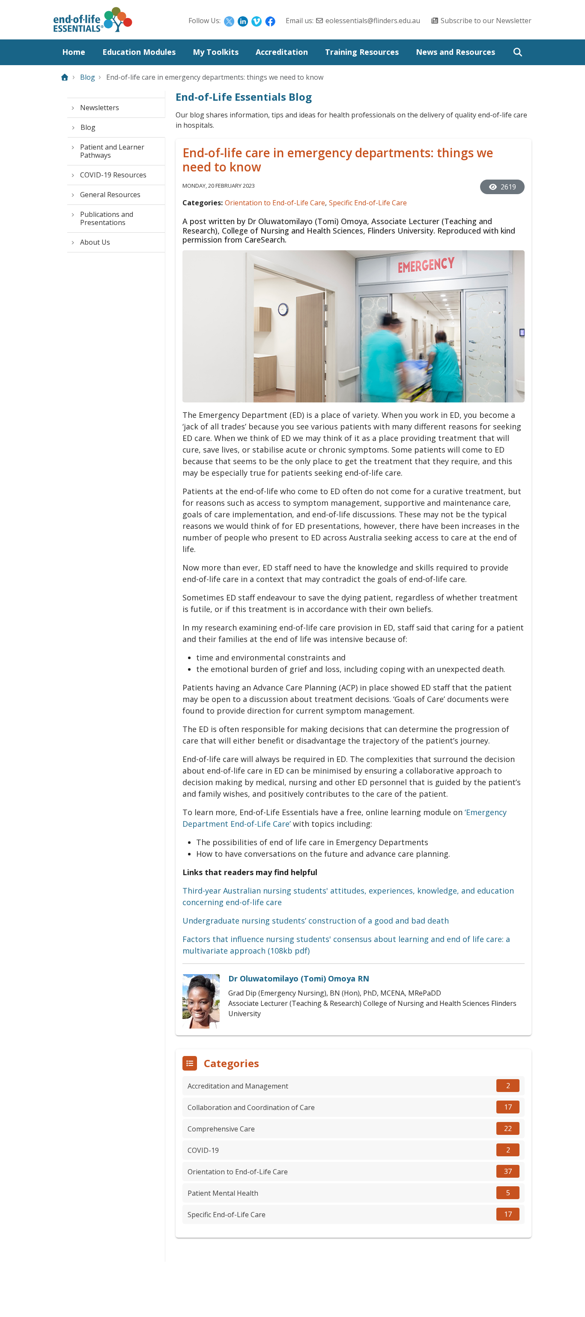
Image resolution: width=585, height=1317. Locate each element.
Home (73, 52)
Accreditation (282, 52)
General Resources (110, 194)
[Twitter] (229, 20)
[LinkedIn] (243, 20)
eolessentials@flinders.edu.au (372, 20)
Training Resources (362, 52)
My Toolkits (216, 52)
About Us (95, 242)
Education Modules (139, 52)
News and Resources (455, 52)
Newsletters (99, 107)
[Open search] (517, 52)
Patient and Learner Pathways (112, 151)
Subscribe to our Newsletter (486, 20)
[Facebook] (270, 20)
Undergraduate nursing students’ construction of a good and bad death (315, 920)
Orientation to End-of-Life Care (275, 202)
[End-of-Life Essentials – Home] (93, 21)
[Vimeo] (256, 20)
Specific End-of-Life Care (368, 202)
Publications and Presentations (106, 218)
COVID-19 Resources (113, 175)
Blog (87, 77)
